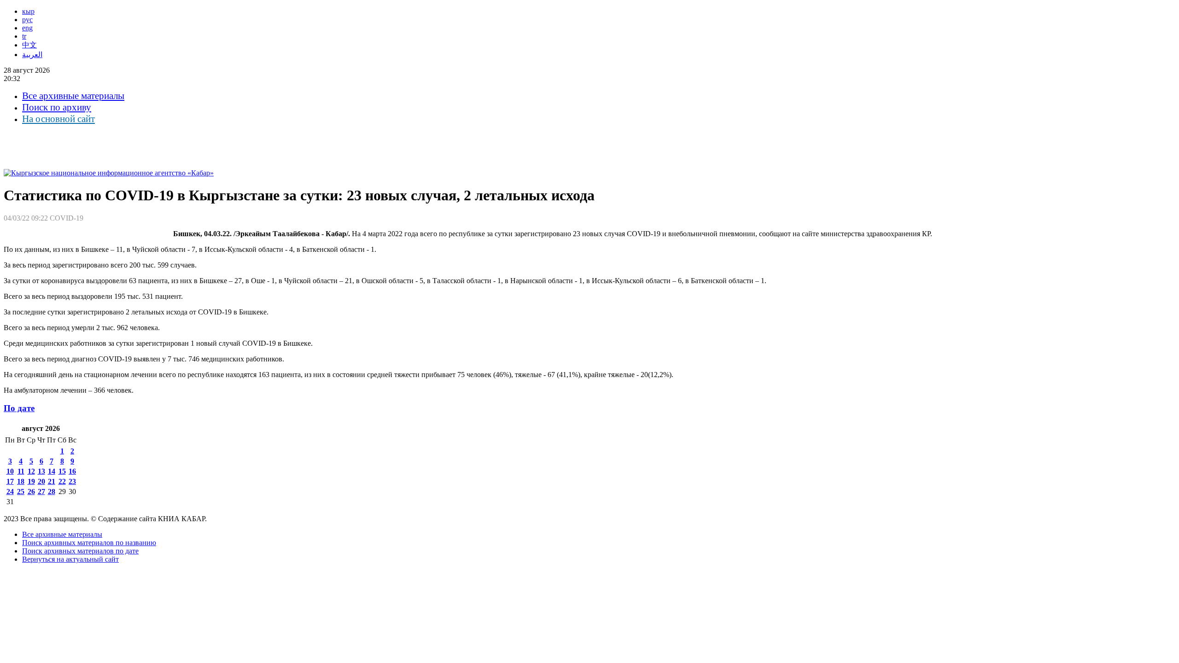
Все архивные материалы (73, 95)
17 (10, 481)
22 (62, 481)
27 (41, 491)
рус (27, 19)
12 (31, 471)
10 (10, 471)
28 (51, 491)
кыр (28, 11)
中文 (29, 45)
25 (20, 491)
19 (31, 481)
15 (62, 471)
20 (41, 481)
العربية (32, 54)
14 (51, 471)
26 (31, 491)
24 (10, 491)
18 (20, 481)
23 (72, 481)
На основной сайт (58, 118)
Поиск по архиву (56, 107)
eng (27, 28)
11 (21, 471)
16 (72, 471)
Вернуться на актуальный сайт (70, 559)
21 (51, 481)
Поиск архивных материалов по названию (89, 543)
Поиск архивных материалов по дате (80, 551)
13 (41, 471)
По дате (19, 408)
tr (24, 36)
